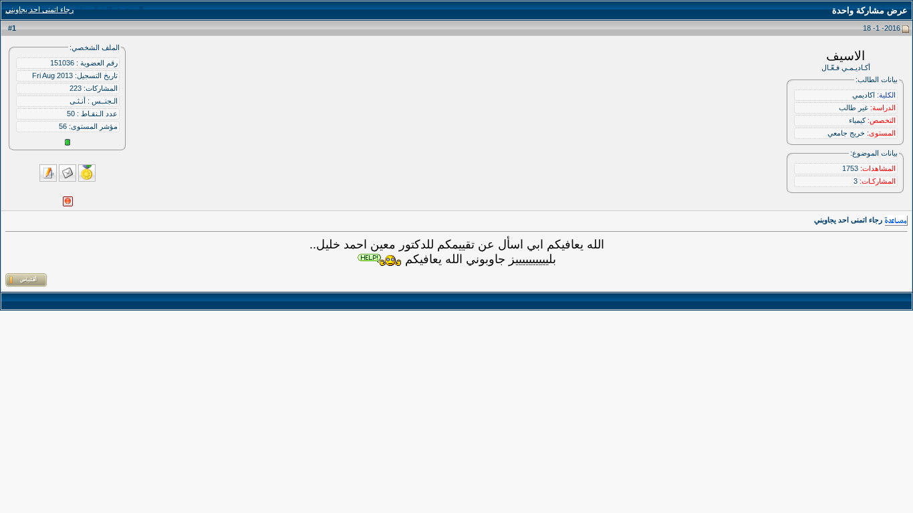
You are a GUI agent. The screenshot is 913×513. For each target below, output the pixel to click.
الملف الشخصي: (95, 47)
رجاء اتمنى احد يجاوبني (39, 9)
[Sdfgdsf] (380, 260)
